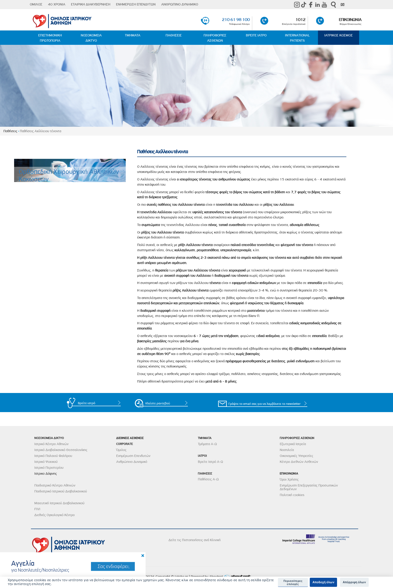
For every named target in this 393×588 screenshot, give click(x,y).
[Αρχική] (85, 20)
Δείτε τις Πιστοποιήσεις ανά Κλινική (195, 540)
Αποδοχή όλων (323, 582)
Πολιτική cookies (292, 495)
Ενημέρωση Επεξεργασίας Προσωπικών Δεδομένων (309, 487)
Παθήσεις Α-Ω (208, 479)
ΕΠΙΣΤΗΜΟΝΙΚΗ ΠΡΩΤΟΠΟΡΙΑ (50, 38)
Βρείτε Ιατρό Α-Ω (210, 462)
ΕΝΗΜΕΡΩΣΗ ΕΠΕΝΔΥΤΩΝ (136, 4)
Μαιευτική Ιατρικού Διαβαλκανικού (59, 503)
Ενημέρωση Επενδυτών (133, 456)
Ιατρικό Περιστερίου (48, 468)
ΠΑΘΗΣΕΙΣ (174, 35)
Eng (342, 4)
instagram (297, 4)
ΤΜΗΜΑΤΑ (132, 35)
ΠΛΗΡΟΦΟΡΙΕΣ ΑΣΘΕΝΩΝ (215, 38)
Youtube (324, 4)
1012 (300, 19)
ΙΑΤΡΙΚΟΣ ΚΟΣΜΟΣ (338, 35)
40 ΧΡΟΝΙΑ (56, 4)
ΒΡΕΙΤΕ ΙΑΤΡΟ (256, 35)
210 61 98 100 (236, 19)
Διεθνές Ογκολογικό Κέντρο (54, 515)
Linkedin (317, 4)
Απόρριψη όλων (354, 582)
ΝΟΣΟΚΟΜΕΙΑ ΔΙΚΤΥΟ (91, 38)
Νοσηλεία (287, 450)
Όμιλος (121, 450)
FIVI (37, 509)
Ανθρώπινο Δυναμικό (131, 462)
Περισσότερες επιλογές (292, 582)
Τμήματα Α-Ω (207, 444)
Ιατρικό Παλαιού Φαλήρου (53, 456)
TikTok (303, 4)
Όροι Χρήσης (289, 479)
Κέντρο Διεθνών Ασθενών (299, 462)
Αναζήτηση (333, 4)
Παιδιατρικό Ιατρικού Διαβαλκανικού (60, 491)
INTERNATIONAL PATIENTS (297, 38)
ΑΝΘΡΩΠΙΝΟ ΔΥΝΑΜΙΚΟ (179, 4)
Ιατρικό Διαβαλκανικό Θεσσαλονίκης (60, 450)
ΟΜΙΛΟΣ (36, 4)
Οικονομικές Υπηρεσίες (296, 456)
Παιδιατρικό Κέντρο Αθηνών (54, 485)
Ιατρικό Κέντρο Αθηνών (51, 444)
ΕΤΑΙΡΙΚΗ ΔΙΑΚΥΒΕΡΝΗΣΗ (90, 4)
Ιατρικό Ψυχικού (46, 462)
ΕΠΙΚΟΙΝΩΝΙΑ (350, 19)
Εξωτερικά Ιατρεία (293, 444)
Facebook (310, 4)
